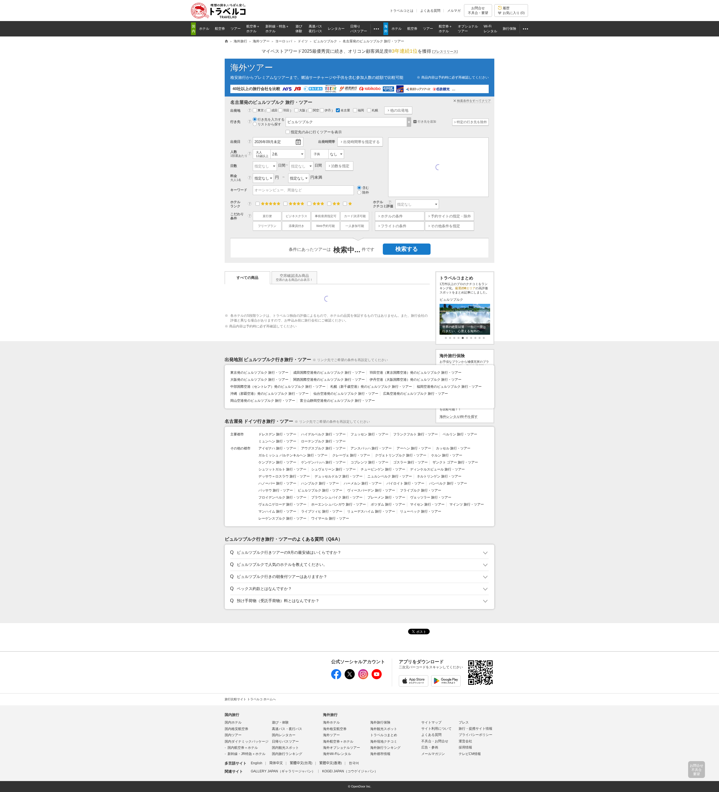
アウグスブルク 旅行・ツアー (323, 448)
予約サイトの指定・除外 (451, 216)
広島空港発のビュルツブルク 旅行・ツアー (415, 394)
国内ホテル (233, 722)
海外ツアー (251, 67)
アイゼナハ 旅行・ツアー (277, 448)
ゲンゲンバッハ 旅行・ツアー (323, 462)
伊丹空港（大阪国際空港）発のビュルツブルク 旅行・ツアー (415, 380)
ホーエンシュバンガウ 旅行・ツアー (338, 504)
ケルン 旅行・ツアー (446, 455)
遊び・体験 (280, 722)
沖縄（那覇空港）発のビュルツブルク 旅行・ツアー (269, 394)
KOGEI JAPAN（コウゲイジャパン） (350, 771)
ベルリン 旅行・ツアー (460, 434)
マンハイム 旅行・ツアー (277, 511)
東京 (261, 110)
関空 (316, 110)
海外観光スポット (383, 729)
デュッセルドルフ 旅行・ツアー (339, 476)
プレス (464, 722)
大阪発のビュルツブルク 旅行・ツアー (259, 380)
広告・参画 (429, 747)
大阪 (302, 110)
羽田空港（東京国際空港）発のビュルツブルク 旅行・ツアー (415, 373)
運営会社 (465, 741)
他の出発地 (399, 110)
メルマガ (454, 10)
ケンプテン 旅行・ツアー (277, 462)
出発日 (235, 142)
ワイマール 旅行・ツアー (330, 518)
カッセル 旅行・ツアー (453, 448)
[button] (358, 552)
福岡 (361, 110)
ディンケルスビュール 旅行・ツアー (437, 469)
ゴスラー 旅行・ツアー (410, 462)
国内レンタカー (283, 735)
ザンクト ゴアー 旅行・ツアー (455, 462)
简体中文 (276, 763)
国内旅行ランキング (287, 754)
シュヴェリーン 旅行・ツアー (333, 469)
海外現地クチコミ (383, 741)
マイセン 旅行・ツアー (427, 504)
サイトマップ (431, 722)
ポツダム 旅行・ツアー (388, 504)
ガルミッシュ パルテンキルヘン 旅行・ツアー (292, 455)
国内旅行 (232, 715)
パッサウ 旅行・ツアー (275, 490)
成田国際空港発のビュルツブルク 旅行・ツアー (329, 373)
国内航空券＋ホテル (242, 748)
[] (445, 52)
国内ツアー (233, 735)
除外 (365, 192)
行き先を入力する (271, 119)
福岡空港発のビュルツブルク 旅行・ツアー (449, 387)
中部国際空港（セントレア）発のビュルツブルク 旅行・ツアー (278, 387)
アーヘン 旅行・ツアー (414, 448)
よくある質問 (430, 10)
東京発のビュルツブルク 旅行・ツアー (259, 373)
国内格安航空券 (236, 729)
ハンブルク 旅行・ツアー (320, 483)
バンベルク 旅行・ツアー (448, 483)
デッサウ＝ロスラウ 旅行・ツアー (284, 476)
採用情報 (465, 747)
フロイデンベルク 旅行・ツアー (282, 497)
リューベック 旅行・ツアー (420, 511)
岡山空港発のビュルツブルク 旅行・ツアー (262, 401)
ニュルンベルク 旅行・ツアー (389, 476)
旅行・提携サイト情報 (475, 729)
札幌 (375, 110)
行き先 (235, 122)
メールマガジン (433, 754)
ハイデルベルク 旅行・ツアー (323, 434)
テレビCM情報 (470, 754)
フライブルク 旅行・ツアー (420, 490)
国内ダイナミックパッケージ (247, 741)
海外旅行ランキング (385, 748)
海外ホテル (331, 722)
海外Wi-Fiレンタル (337, 754)
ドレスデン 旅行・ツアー (277, 434)
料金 (235, 178)
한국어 (354, 763)
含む (365, 188)
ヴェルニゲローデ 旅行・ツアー (282, 504)
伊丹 (328, 110)
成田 (274, 110)
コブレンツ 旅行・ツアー (369, 462)
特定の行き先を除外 (472, 122)
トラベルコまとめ (383, 735)
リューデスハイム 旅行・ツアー (371, 511)
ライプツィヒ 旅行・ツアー (321, 511)
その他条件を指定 (445, 226)
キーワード (238, 190)
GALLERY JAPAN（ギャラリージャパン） (283, 771)
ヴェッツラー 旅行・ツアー (430, 497)
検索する (406, 249)
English (256, 763)
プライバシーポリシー (475, 735)
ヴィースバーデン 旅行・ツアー (371, 490)
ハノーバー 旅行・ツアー (277, 483)
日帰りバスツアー (285, 741)
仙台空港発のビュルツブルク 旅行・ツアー (345, 394)
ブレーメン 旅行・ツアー (386, 497)
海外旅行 (330, 715)
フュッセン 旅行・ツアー (369, 434)
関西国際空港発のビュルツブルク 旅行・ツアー (329, 380)
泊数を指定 (340, 166)
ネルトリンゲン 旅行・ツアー (439, 476)
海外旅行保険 (380, 722)
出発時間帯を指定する (361, 142)
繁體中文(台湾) (301, 763)
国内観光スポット (285, 748)
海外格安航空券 (335, 729)
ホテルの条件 (392, 216)
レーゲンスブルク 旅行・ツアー (282, 518)
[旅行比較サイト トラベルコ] (226, 41)
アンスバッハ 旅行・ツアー (371, 448)
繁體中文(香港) (330, 763)
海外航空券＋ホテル (338, 741)
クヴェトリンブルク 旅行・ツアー (400, 455)
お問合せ (478, 10)
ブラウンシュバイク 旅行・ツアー (337, 497)
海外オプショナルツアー (341, 748)
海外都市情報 (380, 754)
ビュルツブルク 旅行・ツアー (320, 490)
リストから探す (269, 124)
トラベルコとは (401, 10)
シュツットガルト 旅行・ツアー (282, 469)
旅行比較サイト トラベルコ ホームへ (250, 699)
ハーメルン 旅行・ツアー (363, 483)
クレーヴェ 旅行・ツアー (351, 455)
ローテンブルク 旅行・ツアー (323, 441)
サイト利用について (436, 729)
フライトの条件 (393, 226)
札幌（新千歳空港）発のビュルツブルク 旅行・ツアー (371, 387)
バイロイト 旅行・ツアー (405, 483)
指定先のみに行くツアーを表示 (316, 132)
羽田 (286, 110)
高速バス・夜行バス (287, 729)
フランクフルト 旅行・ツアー (415, 434)
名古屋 (346, 110)
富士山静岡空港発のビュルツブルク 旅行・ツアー (337, 401)
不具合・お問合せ (434, 741)
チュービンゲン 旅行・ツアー (383, 469)
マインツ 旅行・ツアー (466, 504)
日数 (233, 166)
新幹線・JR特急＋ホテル (246, 754)
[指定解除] (409, 122)
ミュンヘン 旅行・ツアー (277, 441)
